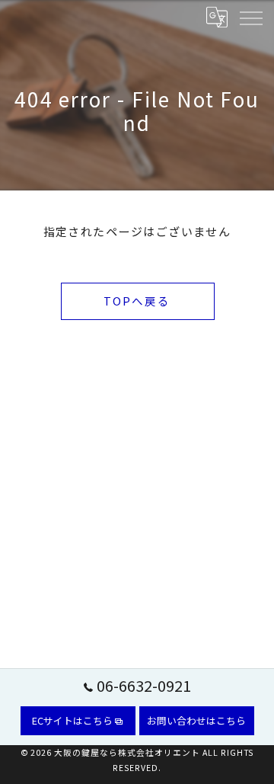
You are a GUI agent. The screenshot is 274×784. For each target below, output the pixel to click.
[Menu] (250, 17)
